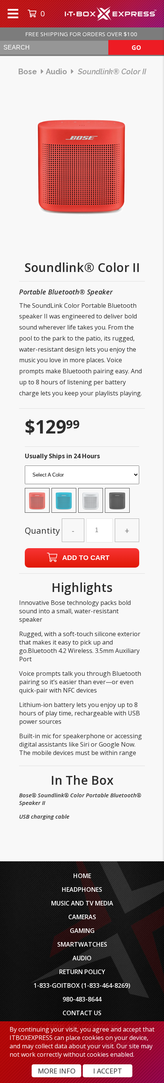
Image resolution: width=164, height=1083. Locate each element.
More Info (57, 1070)
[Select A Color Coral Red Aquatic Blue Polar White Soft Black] (82, 491)
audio (56, 71)
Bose (27, 71)
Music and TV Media (82, 903)
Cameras (82, 917)
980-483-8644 (82, 999)
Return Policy (82, 972)
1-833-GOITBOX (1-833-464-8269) (82, 985)
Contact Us (82, 1013)
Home (82, 876)
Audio (82, 958)
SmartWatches (82, 944)
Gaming (82, 930)
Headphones (82, 889)
